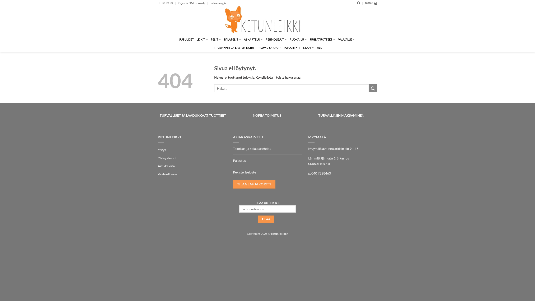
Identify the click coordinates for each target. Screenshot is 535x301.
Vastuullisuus (167, 174)
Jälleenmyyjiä (218, 3)
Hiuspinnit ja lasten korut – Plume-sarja (246, 47)
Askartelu (252, 39)
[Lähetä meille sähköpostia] (168, 3)
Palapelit (231, 39)
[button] (191, 3)
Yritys (162, 150)
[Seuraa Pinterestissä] (172, 3)
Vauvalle (345, 39)
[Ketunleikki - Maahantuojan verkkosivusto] (267, 20)
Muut (307, 47)
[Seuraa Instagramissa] (164, 3)
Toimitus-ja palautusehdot (252, 148)
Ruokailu (297, 39)
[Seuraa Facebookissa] (160, 3)
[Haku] (358, 3)
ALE (319, 47)
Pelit (214, 39)
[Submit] (373, 88)
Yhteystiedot (167, 158)
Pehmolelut (275, 39)
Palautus (239, 160)
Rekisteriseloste (244, 172)
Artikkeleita (166, 166)
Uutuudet (186, 39)
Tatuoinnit (291, 47)
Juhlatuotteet (321, 39)
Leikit (201, 39)
